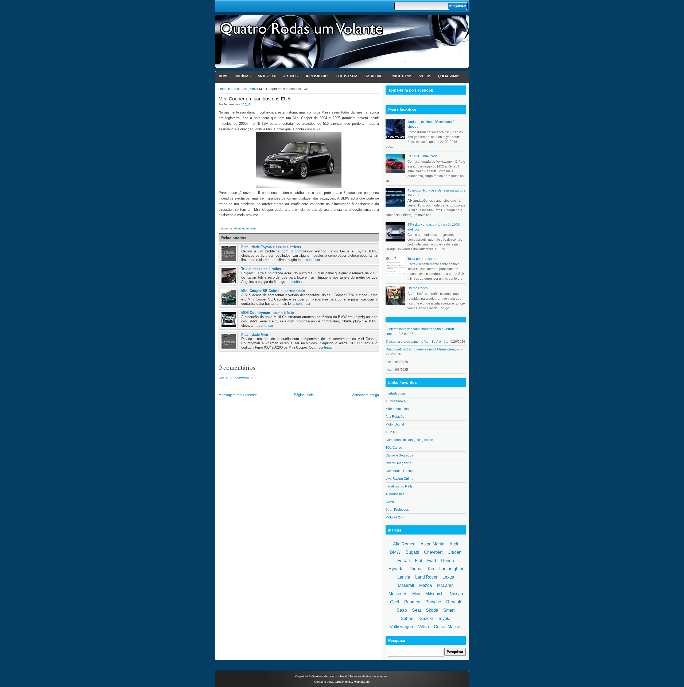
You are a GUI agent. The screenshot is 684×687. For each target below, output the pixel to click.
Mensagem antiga (365, 395)
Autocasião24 (396, 401)
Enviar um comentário (235, 377)
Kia (431, 569)
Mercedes (397, 593)
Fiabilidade (374, 76)
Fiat (418, 560)
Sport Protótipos (397, 510)
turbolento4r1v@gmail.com (352, 681)
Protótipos (402, 76)
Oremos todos (417, 288)
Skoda (432, 610)
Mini (253, 89)
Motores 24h (395, 517)
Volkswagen (401, 626)
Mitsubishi (435, 593)
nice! (389, 370)
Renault (453, 602)
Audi (453, 544)
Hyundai (396, 569)
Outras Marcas (448, 626)
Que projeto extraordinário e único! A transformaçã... (423, 349)
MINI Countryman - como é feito (267, 313)
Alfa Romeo (404, 544)
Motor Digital (395, 424)
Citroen (454, 552)
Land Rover (426, 577)
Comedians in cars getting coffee (409, 440)
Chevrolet (433, 552)
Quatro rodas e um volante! (329, 676)
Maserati (406, 585)
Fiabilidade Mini (254, 335)
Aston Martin (432, 544)
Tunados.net (395, 494)
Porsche (433, 602)
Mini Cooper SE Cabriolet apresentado (273, 291)
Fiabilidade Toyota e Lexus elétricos (271, 247)
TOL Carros (394, 448)
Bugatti (412, 552)
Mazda (425, 585)
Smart (449, 610)
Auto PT (391, 432)
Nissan (456, 593)
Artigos (290, 76)
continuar (313, 260)
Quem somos (449, 76)
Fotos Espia (346, 76)
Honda (447, 560)
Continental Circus (399, 471)
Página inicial (304, 395)
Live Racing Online (399, 479)
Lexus (448, 577)
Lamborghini (451, 569)
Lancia (403, 577)
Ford (431, 560)
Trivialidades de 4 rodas (261, 269)
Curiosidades (317, 76)
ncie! (389, 362)
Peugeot (412, 602)
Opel (394, 602)
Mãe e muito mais (398, 409)
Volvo (423, 626)
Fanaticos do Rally (399, 486)
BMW (395, 552)
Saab (402, 610)
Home (223, 76)
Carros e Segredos (399, 455)
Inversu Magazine (398, 463)
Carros (390, 502)
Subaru (408, 618)
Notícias (243, 76)
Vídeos (425, 76)
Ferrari (403, 560)
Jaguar (416, 569)
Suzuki (426, 618)
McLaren (445, 585)
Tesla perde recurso (421, 259)
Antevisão (267, 76)
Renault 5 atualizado (422, 156)
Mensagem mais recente (238, 395)
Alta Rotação (395, 417)
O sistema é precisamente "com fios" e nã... (417, 342)
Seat (416, 610)
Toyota (444, 618)
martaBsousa (395, 393)
